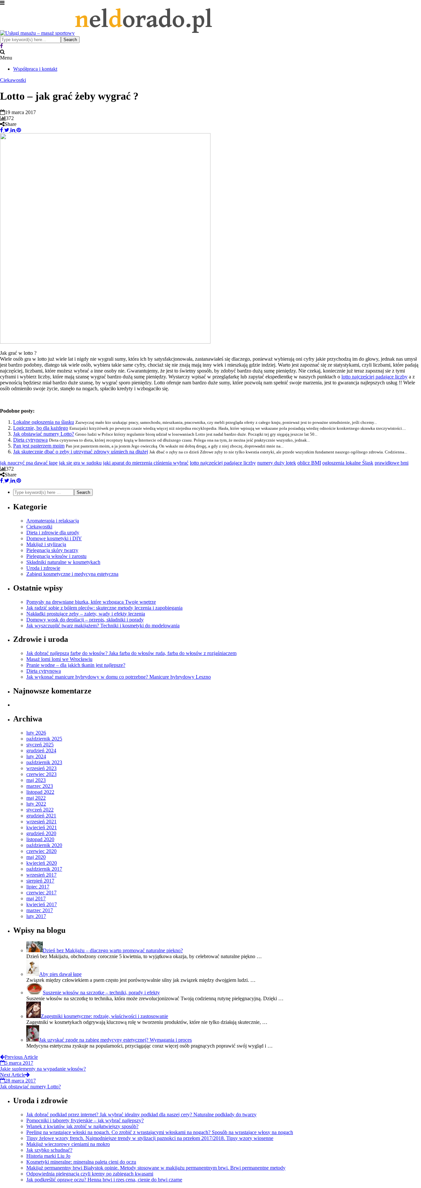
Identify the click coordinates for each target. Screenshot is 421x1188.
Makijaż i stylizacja (46, 544)
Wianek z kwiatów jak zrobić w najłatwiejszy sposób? (82, 1126)
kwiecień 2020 (41, 863)
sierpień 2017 (40, 881)
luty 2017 (36, 916)
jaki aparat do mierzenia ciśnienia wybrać (145, 463)
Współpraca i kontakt (35, 69)
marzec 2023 (39, 786)
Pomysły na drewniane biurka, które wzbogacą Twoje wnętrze (91, 602)
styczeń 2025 (40, 744)
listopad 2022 (40, 792)
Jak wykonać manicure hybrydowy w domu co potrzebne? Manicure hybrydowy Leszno (118, 677)
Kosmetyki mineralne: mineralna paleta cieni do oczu (81, 1162)
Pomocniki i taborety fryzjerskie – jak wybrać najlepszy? (85, 1120)
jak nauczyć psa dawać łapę (29, 463)
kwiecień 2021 (41, 827)
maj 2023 (36, 780)
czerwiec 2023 (41, 774)
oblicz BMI (309, 463)
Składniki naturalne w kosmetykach (63, 562)
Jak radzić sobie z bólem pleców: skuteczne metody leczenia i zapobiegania (104, 608)
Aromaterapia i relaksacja (52, 520)
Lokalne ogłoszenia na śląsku (43, 422)
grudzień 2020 (41, 833)
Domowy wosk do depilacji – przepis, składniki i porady (85, 619)
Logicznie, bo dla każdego (40, 428)
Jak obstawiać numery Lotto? (43, 434)
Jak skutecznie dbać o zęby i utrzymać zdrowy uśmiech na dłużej (80, 451)
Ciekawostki (13, 80)
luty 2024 (36, 756)
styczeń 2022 (40, 809)
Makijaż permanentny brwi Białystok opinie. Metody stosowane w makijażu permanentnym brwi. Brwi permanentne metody (155, 1168)
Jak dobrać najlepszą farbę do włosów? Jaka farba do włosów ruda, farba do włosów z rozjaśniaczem (131, 653)
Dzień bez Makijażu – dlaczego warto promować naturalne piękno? (113, 950)
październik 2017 (44, 869)
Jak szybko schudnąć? (49, 1150)
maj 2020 (36, 857)
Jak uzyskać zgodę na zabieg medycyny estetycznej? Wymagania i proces (115, 1040)
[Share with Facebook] (1, 130)
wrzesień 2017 (41, 875)
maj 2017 (36, 898)
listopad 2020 (40, 839)
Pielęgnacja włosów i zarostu (56, 556)
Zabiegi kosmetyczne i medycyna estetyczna (72, 574)
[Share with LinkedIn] (12, 130)
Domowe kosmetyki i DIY (54, 538)
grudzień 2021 (41, 815)
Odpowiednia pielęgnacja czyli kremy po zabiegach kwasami (89, 1173)
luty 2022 (36, 804)
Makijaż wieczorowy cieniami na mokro (68, 1144)
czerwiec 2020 (41, 851)
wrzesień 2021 (41, 821)
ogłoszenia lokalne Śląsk (347, 463)
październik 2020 (44, 845)
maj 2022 (36, 798)
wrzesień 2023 (41, 768)
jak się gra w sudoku (80, 463)
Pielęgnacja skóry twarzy (52, 550)
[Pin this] (18, 130)
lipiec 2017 (37, 886)
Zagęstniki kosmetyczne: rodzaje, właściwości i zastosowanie (104, 1016)
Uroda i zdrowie (43, 568)
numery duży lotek (276, 463)
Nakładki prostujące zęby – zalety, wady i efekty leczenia (85, 614)
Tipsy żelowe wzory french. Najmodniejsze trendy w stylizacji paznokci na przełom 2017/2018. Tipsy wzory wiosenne (149, 1138)
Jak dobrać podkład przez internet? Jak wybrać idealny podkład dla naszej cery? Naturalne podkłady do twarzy (141, 1114)
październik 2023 (44, 762)
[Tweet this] (6, 130)
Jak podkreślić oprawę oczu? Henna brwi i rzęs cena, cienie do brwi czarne (104, 1179)
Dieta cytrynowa (30, 440)
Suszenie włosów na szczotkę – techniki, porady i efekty (101, 992)
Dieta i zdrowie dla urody (52, 532)
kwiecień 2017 (41, 904)
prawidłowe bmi (392, 463)
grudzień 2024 (41, 750)
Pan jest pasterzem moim (38, 446)
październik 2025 (44, 738)
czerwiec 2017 (41, 892)
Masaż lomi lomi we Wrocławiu (59, 659)
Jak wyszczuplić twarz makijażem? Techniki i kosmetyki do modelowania (103, 625)
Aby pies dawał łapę (60, 974)
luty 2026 (36, 733)
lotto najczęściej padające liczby (374, 376)
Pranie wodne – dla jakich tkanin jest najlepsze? (75, 665)
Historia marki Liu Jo (48, 1156)
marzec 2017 (39, 910)
